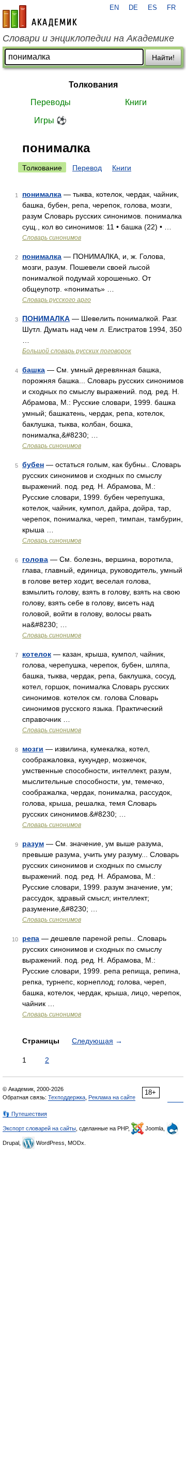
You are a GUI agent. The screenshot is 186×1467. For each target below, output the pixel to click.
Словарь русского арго (56, 299)
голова (35, 559)
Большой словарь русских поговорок (76, 351)
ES (152, 7)
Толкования (93, 84)
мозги (32, 749)
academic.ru (40, 16)
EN (114, 7)
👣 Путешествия (25, 1114)
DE (133, 7)
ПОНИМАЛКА (46, 318)
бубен (33, 464)
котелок (36, 654)
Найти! (163, 57)
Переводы (50, 102)
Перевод (87, 168)
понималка (41, 194)
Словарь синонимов (51, 237)
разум (33, 843)
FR (171, 7)
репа (30, 938)
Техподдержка (66, 1097)
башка (33, 370)
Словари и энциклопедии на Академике (88, 38)
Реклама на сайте (111, 1097)
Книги (136, 102)
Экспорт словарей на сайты (39, 1128)
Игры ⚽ (50, 120)
